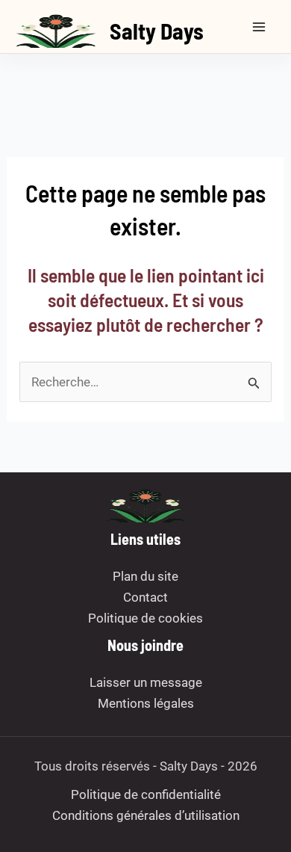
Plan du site (145, 576)
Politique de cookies (145, 618)
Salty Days (157, 30)
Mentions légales (146, 703)
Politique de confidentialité (146, 794)
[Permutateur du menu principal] (259, 27)
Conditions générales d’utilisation (146, 815)
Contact (145, 597)
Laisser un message (146, 682)
